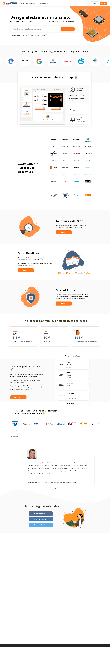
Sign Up (103, 3)
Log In (94, 3)
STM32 (32, 35)
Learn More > (63, 232)
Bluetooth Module (42, 35)
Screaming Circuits (71, 482)
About (22, 3)
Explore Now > (18, 397)
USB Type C (25, 35)
